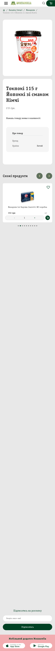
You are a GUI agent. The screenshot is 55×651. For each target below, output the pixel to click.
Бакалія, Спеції (15, 10)
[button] (18, 225)
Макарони (30, 10)
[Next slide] (49, 176)
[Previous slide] (39, 176)
